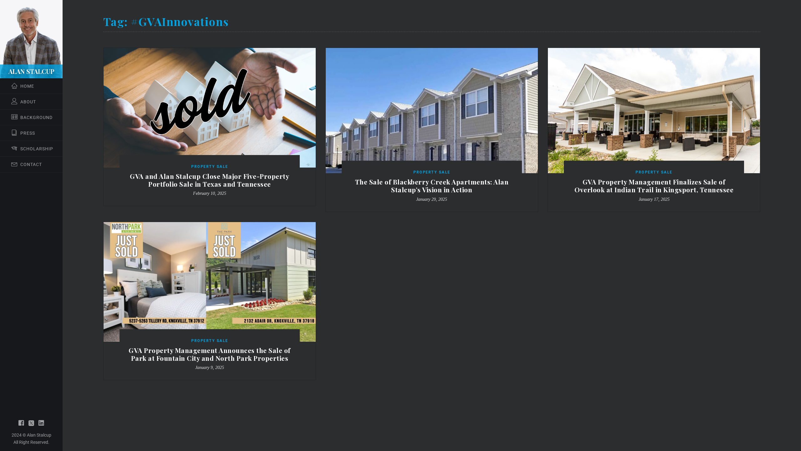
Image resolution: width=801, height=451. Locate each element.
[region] (31, 225)
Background (36, 117)
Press (27, 133)
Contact (31, 164)
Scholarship (36, 148)
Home (27, 86)
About (28, 101)
